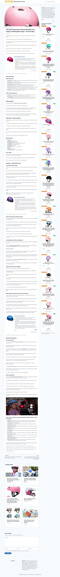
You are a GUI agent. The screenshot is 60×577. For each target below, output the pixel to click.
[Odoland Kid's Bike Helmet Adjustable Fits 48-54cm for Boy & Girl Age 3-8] (48, 137)
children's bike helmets (9, 447)
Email (18, 548)
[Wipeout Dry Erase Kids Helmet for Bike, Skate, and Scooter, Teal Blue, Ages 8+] (48, 47)
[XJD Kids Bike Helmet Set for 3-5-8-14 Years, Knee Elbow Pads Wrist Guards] (48, 210)
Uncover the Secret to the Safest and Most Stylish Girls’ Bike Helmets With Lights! (13, 456)
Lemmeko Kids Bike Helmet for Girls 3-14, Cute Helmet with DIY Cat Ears (48, 112)
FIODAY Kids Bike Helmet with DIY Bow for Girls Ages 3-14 (48, 309)
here (26, 160)
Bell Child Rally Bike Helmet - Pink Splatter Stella (48, 125)
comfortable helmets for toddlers (18, 447)
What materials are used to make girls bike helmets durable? (29, 521)
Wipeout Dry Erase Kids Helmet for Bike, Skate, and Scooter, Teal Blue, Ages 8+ (48, 51)
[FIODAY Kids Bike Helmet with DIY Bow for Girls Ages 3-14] (48, 304)
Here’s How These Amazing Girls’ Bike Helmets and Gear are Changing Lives (13, 479)
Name (6, 548)
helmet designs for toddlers (27, 447)
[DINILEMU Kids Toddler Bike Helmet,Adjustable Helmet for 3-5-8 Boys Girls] (48, 258)
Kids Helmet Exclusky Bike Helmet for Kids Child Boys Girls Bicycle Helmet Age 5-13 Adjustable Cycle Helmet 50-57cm (48, 80)
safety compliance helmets (18, 449)
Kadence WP (39, 574)
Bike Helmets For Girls (51, 1)
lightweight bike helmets (9, 449)
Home (46, 1)
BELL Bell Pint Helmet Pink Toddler (19, 368)
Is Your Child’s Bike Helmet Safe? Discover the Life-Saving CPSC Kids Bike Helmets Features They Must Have (31, 457)
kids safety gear (34, 447)
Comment (7, 537)
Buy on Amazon (34, 70)
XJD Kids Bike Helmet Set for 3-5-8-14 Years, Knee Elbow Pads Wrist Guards (48, 214)
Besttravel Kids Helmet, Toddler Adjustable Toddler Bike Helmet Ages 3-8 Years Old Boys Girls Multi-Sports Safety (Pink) (48, 200)
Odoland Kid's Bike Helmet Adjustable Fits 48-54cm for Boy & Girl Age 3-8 (48, 142)
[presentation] (13, 471)
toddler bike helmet (31, 449)
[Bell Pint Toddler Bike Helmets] (10, 59)
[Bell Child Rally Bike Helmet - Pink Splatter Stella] (48, 121)
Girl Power (8, 33)
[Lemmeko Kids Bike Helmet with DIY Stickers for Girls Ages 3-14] (48, 150)
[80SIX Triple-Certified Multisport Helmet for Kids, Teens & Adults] (48, 30)
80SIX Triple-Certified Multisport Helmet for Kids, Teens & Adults (48, 34)
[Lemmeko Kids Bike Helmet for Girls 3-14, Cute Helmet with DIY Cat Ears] (48, 107)
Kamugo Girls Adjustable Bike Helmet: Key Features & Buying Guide (30, 479)
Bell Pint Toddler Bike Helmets (19, 56)
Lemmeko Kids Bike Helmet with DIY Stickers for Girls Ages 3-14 (48, 155)
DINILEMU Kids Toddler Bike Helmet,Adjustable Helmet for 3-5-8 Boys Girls (48, 263)
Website (30, 548)
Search (43, 19)
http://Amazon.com (48, 9)
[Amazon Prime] (25, 330)
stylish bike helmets (25, 449)
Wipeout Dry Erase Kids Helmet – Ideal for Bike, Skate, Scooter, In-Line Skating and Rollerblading (48, 281)
